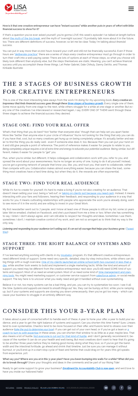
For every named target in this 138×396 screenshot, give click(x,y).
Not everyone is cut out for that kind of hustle (60, 336)
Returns (10, 388)
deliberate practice (26, 54)
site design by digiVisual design (81, 387)
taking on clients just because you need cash (88, 193)
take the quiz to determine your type (34, 329)
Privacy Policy (31, 388)
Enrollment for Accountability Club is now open (88, 368)
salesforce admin (106, 275)
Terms (19, 388)
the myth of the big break (25, 38)
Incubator (66, 255)
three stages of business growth (85, 103)
